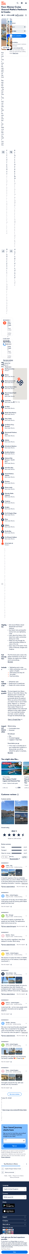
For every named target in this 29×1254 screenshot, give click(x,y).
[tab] (10, 1164)
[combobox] (15, 858)
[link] (11, 776)
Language (5, 1185)
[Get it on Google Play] (9, 1206)
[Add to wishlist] (19, 763)
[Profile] (26, 3)
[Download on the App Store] (9, 1211)
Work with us (6, 1224)
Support (5, 1217)
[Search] (17, 3)
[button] (7, 15)
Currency (5, 1193)
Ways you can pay (8, 1227)
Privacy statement (5, 1157)
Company (5, 1220)
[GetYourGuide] (3, 3)
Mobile (4, 1202)
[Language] (21, 3)
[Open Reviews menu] (26, 866)
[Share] (26, 15)
